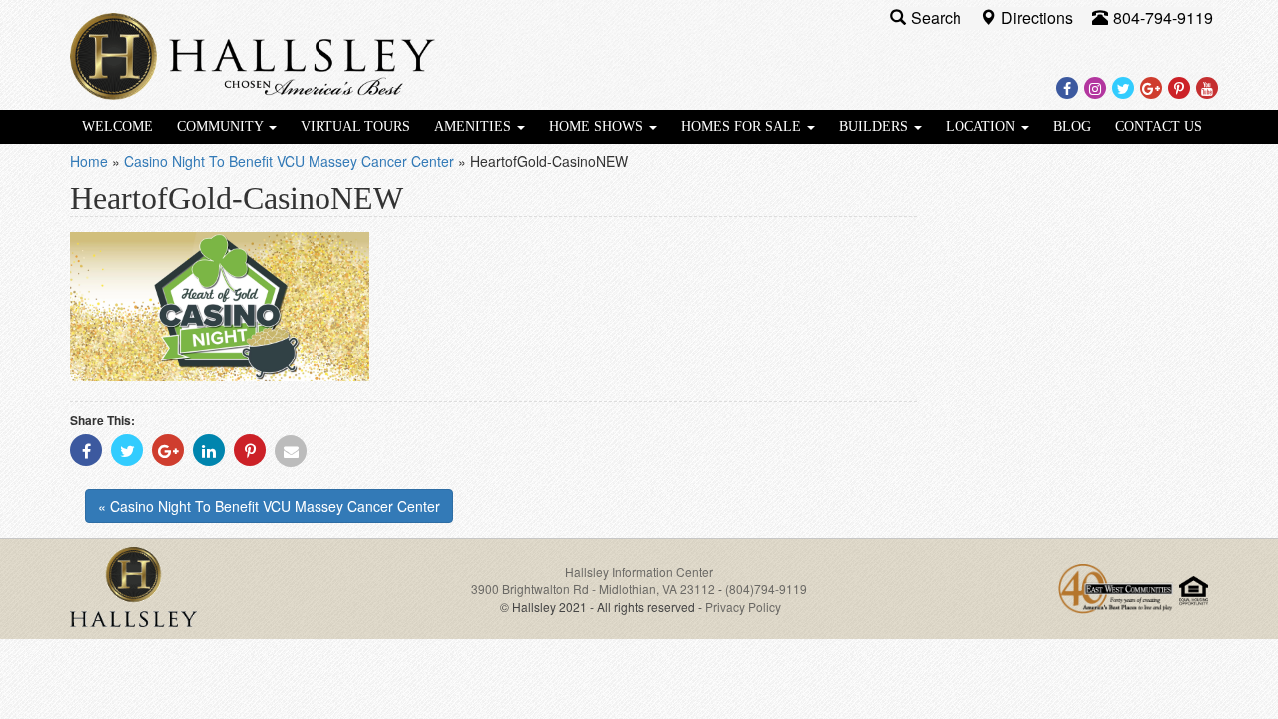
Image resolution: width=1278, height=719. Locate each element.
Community (222, 126)
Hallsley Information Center (639, 571)
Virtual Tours (355, 126)
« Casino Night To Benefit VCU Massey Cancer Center (269, 506)
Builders (875, 126)
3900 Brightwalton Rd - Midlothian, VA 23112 (594, 588)
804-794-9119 (1163, 17)
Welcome (117, 126)
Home (89, 161)
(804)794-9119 (766, 588)
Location (982, 126)
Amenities (474, 126)
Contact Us (1158, 126)
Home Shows (598, 126)
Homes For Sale (743, 126)
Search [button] (938, 17)
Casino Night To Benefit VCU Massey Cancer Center (289, 161)
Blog (1072, 126)
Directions (1039, 17)
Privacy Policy (743, 606)
